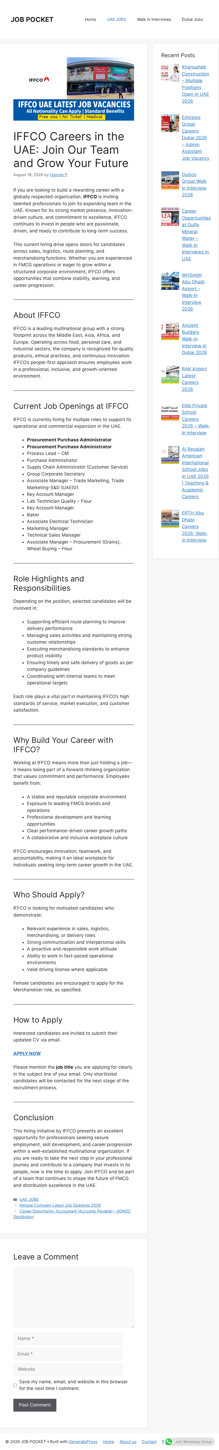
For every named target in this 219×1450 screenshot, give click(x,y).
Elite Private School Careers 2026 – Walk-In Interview (196, 419)
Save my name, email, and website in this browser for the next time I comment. (73, 1385)
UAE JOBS (116, 19)
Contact (149, 1441)
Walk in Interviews (154, 19)
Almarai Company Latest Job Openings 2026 (60, 1205)
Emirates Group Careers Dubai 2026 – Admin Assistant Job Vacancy (195, 138)
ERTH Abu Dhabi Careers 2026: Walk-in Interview (195, 526)
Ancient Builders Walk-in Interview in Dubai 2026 (194, 339)
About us (128, 1441)
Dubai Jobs (192, 19)
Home (90, 19)
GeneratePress (83, 1441)
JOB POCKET (32, 19)
